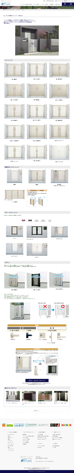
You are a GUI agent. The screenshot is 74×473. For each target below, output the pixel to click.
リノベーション (11, 450)
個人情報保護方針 (56, 445)
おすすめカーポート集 (42, 437)
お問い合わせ (57, 4)
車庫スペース (10, 437)
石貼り (9, 447)
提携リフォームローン (57, 439)
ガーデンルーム (11, 448)
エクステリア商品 (44, 4)
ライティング (10, 442)
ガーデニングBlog (41, 445)
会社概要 (51, 4)
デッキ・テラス (11, 444)
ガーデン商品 (36, 4)
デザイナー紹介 (26, 440)
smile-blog (39, 447)
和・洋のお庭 (10, 445)
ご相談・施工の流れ (56, 434)
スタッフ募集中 (26, 442)
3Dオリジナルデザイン (42, 439)
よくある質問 (40, 434)
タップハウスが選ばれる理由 (26, 4)
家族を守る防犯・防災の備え (43, 436)
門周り (9, 436)
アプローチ (10, 440)
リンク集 (54, 447)
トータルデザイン (11, 434)
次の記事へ (36, 410)
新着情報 (24, 434)
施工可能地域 (55, 436)
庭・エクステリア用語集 (57, 437)
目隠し (9, 439)
